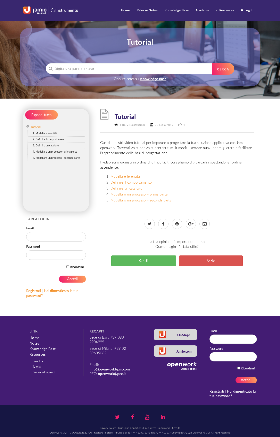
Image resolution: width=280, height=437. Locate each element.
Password (33, 246)
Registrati (34, 291)
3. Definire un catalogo (46, 145)
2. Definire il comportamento (49, 139)
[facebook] (163, 224)
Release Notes (147, 10)
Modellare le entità (125, 176)
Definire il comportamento (131, 182)
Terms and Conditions (130, 428)
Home (125, 10)
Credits (176, 428)
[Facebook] (132, 418)
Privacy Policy (108, 428)
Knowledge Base (177, 10)
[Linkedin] (163, 418)
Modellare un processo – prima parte (139, 194)
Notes (34, 343)
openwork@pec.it (112, 374)
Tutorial (35, 127)
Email (30, 228)
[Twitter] (117, 418)
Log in (248, 10)
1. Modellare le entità (45, 133)
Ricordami (76, 267)
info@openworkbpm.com (110, 369)
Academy (202, 10)
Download (38, 361)
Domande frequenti (44, 372)
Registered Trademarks (157, 428)
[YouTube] (147, 418)
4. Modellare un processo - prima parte (55, 152)
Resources (226, 10)
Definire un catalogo (126, 188)
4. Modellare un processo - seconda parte (56, 158)
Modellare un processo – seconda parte (141, 200)
